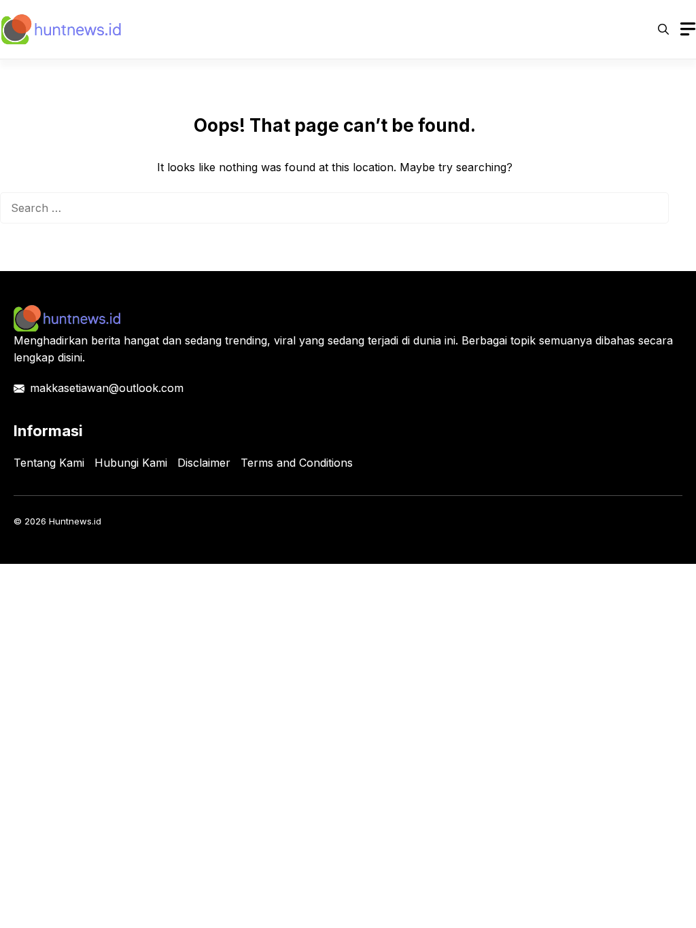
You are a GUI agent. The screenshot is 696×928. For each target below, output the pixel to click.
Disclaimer (203, 462)
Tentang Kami (49, 462)
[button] (663, 29)
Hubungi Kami (130, 462)
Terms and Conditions (297, 462)
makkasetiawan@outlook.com (107, 388)
